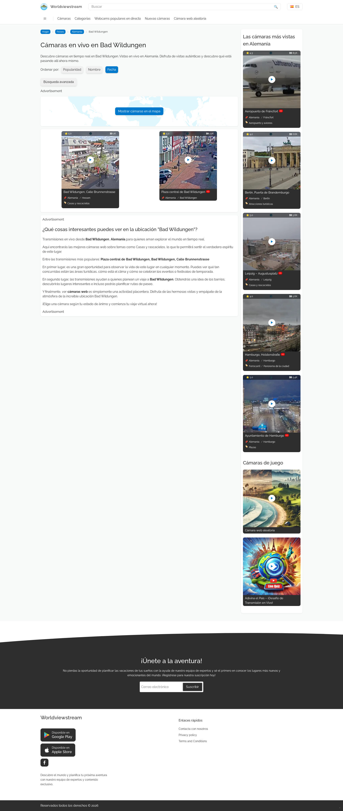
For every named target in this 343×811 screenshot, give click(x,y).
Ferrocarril (254, 366)
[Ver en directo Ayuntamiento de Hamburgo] (272, 431)
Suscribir (192, 687)
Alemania (77, 31)
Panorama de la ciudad (276, 366)
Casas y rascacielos (78, 203)
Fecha (111, 69)
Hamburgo (269, 360)
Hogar (45, 31)
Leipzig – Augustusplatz (263, 273)
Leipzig (267, 279)
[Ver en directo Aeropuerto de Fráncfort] (272, 107)
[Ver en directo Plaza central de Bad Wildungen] (188, 188)
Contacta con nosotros (193, 728)
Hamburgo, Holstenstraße (264, 354)
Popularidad (72, 69)
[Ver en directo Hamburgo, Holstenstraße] (272, 350)
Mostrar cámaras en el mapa (139, 111)
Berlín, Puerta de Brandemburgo (267, 192)
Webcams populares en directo (117, 18)
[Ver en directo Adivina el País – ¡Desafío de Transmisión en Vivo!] (272, 594)
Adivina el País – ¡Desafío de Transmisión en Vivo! (264, 600)
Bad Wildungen (188, 197)
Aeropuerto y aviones (260, 123)
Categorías (83, 18)
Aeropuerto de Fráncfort (263, 111)
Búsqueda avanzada (58, 82)
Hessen (86, 197)
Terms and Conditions (193, 741)
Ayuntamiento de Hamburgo (266, 435)
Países (60, 31)
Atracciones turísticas (261, 204)
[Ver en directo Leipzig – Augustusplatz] (272, 269)
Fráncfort (268, 117)
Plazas (252, 447)
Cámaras (64, 18)
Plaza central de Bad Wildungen (185, 192)
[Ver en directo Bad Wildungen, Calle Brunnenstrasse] (90, 188)
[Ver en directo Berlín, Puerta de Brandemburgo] (272, 188)
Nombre (94, 69)
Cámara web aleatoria (190, 18)
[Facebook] (44, 763)
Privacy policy (188, 735)
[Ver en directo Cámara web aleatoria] (272, 526)
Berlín (266, 198)
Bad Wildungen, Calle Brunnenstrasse (89, 192)
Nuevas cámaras (157, 18)
